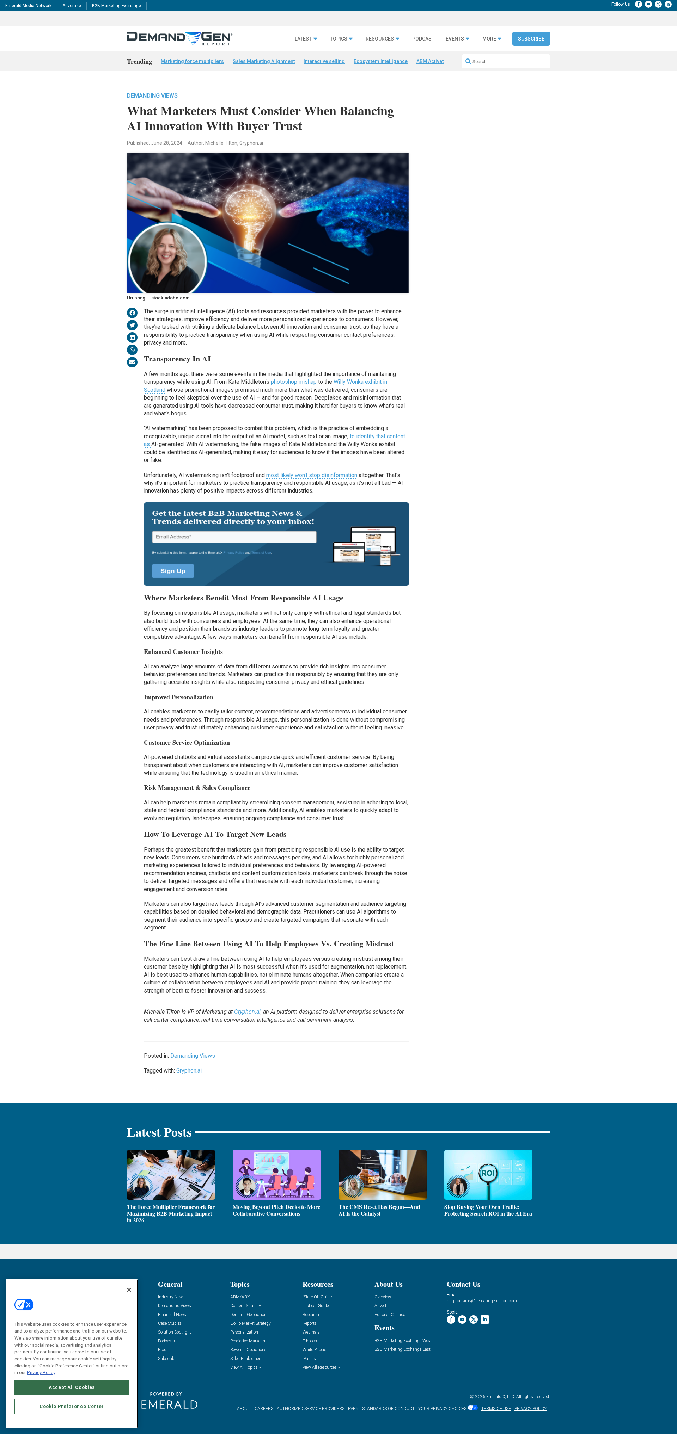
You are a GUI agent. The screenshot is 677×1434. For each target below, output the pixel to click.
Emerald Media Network (28, 6)
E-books (310, 1341)
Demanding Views (152, 95)
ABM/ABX (240, 1297)
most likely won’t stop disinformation (311, 475)
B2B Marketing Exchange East (402, 1349)
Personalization (244, 1332)
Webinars (311, 1332)
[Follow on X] (658, 4)
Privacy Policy (41, 1372)
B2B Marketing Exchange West (403, 1341)
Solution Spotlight (174, 1332)
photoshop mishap (294, 381)
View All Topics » (245, 1367)
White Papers (315, 1350)
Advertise (71, 6)
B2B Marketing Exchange (116, 6)
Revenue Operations (248, 1350)
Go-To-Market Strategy (250, 1323)
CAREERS (264, 1408)
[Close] (129, 1290)
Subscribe (531, 39)
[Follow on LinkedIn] (668, 4)
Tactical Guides (317, 1306)
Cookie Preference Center (71, 1406)
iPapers (309, 1358)
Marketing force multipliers (192, 61)
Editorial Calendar (390, 1314)
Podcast (423, 39)
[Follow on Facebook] (638, 4)
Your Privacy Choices (442, 1408)
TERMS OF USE (496, 1408)
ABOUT (244, 1408)
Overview (382, 1297)
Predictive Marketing (249, 1341)
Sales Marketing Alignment (264, 61)
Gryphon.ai (247, 1011)
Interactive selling (324, 61)
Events (455, 39)
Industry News (171, 1297)
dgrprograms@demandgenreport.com (482, 1300)
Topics (338, 39)
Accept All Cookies (72, 1387)
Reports (310, 1323)
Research (311, 1314)
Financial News (172, 1314)
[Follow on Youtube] (648, 4)
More (489, 39)
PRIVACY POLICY (530, 1408)
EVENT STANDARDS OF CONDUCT (381, 1408)
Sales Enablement (246, 1358)
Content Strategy (245, 1306)
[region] (72, 1353)
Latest (303, 39)
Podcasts (166, 1341)
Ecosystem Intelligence (381, 61)
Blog (162, 1350)
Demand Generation (248, 1314)
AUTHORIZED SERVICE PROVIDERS (310, 1408)
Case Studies (170, 1323)
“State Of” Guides (318, 1297)
